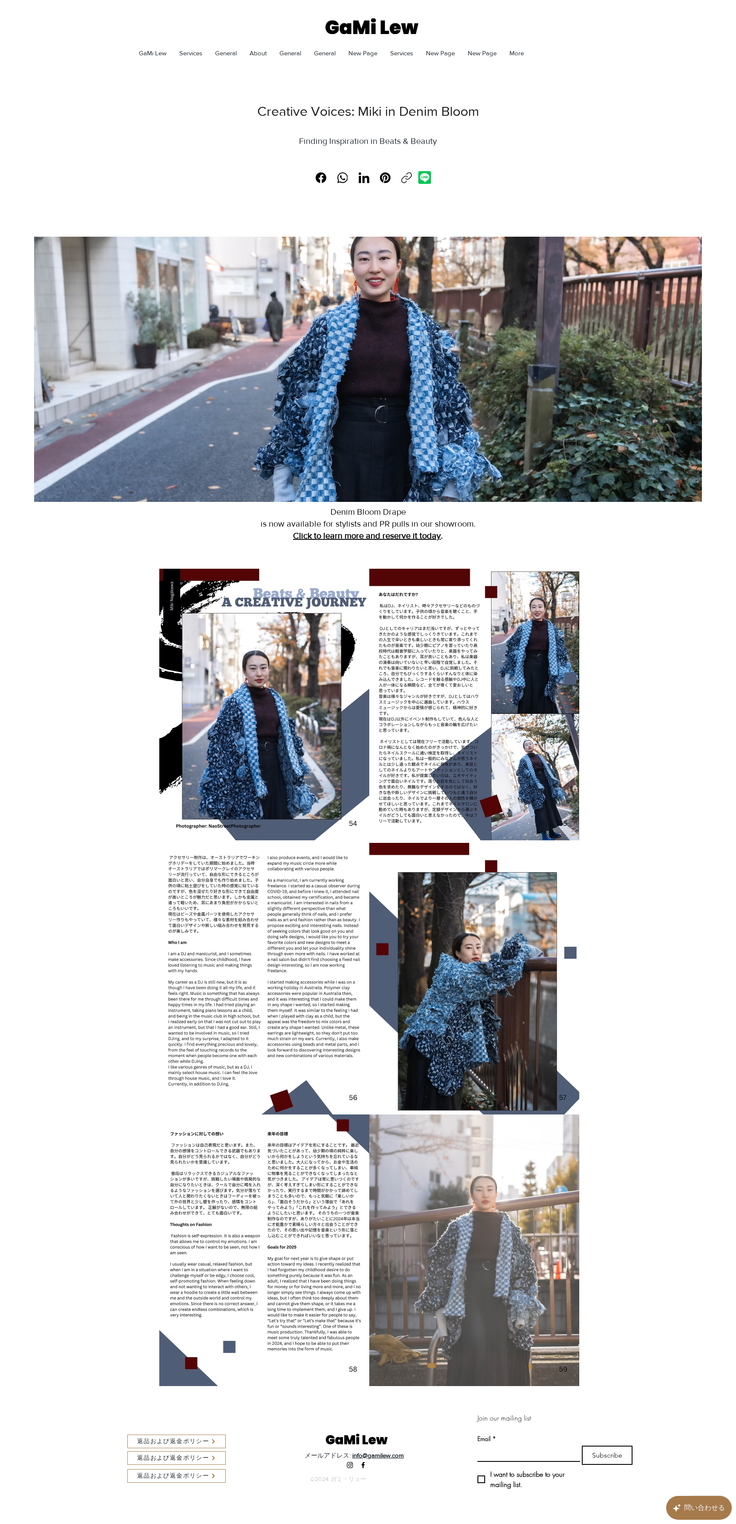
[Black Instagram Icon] (350, 1465)
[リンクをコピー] (406, 177)
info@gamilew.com (378, 1455)
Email (486, 1438)
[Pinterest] (385, 177)
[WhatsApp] (342, 177)
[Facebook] (321, 177)
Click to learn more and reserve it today (367, 535)
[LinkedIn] (364, 177)
